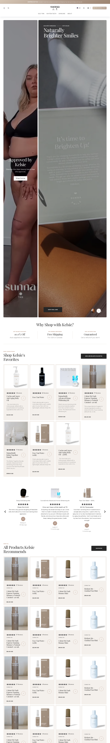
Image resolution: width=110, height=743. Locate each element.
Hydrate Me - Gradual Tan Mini (91, 590)
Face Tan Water (38, 397)
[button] (8, 8)
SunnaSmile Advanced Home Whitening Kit (64, 398)
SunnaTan (9, 588)
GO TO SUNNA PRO (99, 8)
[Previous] (5, 512)
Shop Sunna (20, 178)
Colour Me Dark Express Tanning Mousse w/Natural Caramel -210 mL (91, 399)
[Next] (105, 512)
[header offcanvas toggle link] (5, 8)
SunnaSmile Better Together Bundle (12, 455)
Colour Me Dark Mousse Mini (64, 592)
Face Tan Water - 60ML (38, 454)
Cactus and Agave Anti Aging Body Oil (13, 398)
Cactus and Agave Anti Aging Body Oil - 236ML (65, 452)
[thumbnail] (93, 310)
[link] (16, 376)
